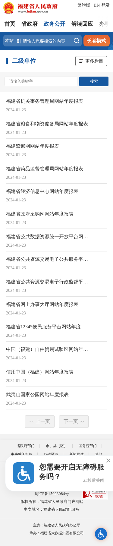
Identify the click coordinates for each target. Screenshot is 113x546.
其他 (98, 454)
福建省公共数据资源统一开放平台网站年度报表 (48, 236)
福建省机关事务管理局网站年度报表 (44, 101)
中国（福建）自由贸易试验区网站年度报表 (48, 349)
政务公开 (54, 24)
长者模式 (96, 40)
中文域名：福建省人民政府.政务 (52, 509)
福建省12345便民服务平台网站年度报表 (48, 326)
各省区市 (51, 454)
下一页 (74, 421)
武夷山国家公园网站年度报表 (37, 394)
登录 (105, 5)
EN (97, 5)
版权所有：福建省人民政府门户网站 (51, 501)
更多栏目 (94, 61)
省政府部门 (26, 446)
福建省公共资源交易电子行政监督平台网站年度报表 (48, 281)
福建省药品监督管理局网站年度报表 (44, 168)
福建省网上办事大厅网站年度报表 (42, 304)
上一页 (40, 421)
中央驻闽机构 (22, 454)
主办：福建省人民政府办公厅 (56, 525)
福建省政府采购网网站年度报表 (40, 213)
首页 (10, 24)
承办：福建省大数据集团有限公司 (57, 533)
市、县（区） (56, 446)
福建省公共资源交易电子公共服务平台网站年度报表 (48, 259)
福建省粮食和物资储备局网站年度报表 (47, 123)
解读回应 (82, 24)
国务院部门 (88, 446)
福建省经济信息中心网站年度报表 (42, 191)
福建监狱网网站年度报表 (32, 146)
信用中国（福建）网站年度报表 (40, 371)
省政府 (29, 24)
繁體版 (83, 5)
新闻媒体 (76, 454)
